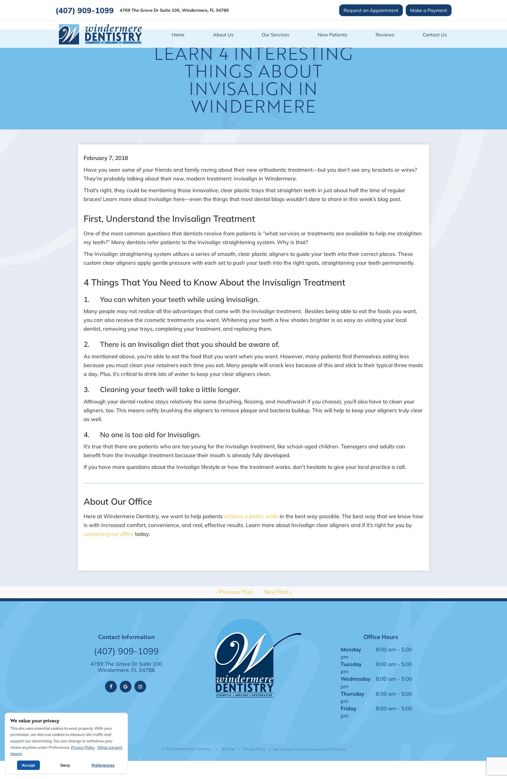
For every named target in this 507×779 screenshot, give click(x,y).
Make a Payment (428, 10)
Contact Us (435, 34)
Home (178, 34)
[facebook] (111, 686)
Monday (351, 649)
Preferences (103, 765)
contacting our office (108, 533)
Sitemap (228, 749)
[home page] (100, 34)
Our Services (275, 34)
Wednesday (356, 678)
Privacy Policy (254, 749)
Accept (28, 765)
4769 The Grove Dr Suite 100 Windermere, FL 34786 (126, 667)
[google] (125, 686)
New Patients (332, 34)
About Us (223, 34)
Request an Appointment (371, 10)
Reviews (385, 34)
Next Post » (278, 591)
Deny (65, 765)
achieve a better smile (251, 516)
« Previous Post (234, 591)
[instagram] (140, 686)
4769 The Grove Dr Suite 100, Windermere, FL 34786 (174, 10)
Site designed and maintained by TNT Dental (309, 749)
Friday (348, 708)
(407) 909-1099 (84, 10)
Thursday (352, 693)
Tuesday (351, 664)
